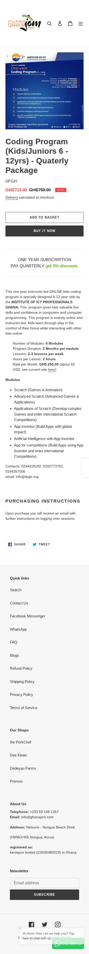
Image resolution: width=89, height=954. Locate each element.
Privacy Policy (21, 694)
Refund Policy (21, 668)
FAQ (13, 642)
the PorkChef (20, 742)
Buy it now (44, 231)
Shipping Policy (22, 681)
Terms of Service (23, 708)
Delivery (11, 197)
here (51, 369)
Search (16, 590)
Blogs (14, 655)
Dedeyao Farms (23, 768)
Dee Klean (18, 755)
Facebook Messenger (27, 616)
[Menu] (80, 23)
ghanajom (36, 938)
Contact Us (19, 603)
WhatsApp (18, 629)
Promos (16, 781)
